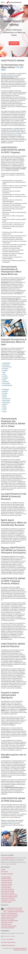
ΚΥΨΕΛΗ (4, 397)
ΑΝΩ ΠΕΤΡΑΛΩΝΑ (6, 366)
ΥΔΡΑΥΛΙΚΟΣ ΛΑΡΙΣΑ (6, 924)
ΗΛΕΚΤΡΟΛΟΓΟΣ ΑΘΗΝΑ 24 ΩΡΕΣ (9, 895)
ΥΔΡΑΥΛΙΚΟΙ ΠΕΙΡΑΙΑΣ (6, 878)
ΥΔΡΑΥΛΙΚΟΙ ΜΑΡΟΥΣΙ (6, 886)
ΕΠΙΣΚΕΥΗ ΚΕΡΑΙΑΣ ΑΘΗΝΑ (7, 919)
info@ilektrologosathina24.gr (8, 945)
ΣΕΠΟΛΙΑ (4, 408)
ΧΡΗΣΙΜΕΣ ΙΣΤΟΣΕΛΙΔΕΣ (7, 874)
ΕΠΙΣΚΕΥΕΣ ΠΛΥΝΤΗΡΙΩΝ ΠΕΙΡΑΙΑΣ (9, 915)
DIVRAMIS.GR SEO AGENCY (20, 950)
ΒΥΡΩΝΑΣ (4, 370)
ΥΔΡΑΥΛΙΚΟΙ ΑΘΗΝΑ (6, 877)
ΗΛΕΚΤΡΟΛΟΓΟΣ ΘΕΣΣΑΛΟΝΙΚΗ (8, 926)
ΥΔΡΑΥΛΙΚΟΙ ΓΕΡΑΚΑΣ (6, 902)
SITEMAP (3, 869)
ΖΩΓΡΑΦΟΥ (5, 378)
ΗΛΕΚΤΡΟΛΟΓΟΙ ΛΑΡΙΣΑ (7, 922)
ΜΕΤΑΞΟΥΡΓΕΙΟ (6, 398)
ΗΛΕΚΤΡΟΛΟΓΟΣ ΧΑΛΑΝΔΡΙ (7, 893)
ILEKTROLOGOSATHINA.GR (20, 948)
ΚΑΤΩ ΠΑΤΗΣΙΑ (6, 383)
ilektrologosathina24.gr (7, 857)
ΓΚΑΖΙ (3, 372)
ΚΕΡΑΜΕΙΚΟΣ (5, 389)
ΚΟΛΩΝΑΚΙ (5, 391)
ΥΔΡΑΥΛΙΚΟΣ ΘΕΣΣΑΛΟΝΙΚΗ (7, 927)
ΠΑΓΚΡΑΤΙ (4, 404)
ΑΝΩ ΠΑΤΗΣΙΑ (6, 365)
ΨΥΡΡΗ (4, 410)
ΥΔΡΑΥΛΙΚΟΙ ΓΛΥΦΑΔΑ (6, 882)
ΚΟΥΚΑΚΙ (4, 395)
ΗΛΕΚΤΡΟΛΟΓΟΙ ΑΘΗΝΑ (7, 76)
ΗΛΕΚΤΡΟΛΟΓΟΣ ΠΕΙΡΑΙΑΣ (7, 889)
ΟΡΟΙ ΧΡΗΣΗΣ (4, 871)
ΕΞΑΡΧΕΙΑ (4, 376)
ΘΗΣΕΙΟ (4, 379)
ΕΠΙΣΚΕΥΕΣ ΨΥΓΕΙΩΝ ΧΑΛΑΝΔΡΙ (16, 911)
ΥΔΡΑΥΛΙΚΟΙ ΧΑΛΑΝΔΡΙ (6, 884)
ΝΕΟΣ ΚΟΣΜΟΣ (6, 402)
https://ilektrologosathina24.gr (8, 942)
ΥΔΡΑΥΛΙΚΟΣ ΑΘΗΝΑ (6, 887)
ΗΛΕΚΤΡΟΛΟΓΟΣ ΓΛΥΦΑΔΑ (7, 891)
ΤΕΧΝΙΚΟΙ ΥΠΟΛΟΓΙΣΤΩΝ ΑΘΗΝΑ (9, 917)
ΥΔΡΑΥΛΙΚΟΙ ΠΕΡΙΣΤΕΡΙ (6, 880)
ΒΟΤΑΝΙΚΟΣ (5, 368)
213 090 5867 (14, 43)
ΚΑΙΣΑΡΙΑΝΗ (5, 381)
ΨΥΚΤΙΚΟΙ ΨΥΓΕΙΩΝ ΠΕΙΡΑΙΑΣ (15, 910)
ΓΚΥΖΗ (4, 374)
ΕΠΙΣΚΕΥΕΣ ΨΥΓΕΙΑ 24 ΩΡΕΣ (15, 908)
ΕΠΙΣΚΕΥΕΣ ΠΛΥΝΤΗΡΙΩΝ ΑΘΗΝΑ (9, 913)
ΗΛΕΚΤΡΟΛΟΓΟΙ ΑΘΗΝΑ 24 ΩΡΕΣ (9, 896)
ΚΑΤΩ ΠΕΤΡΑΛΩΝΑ (7, 385)
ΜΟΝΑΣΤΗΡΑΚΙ (6, 400)
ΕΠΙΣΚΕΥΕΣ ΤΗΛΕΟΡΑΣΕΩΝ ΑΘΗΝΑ (9, 920)
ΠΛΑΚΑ (4, 406)
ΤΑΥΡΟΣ (4, 411)
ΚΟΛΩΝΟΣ (5, 393)
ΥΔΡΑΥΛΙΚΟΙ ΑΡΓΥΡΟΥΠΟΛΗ (8, 898)
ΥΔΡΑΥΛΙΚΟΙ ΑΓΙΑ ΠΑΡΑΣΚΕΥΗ (8, 900)
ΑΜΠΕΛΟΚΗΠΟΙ (6, 363)
